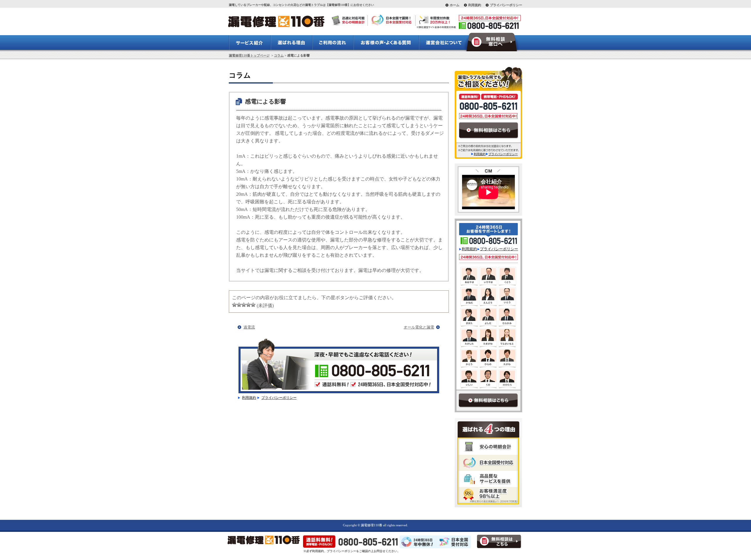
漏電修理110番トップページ (249, 55)
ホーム (454, 5)
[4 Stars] (248, 304)
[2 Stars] (239, 304)
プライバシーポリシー (506, 5)
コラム (279, 55)
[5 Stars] (253, 304)
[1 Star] (234, 304)
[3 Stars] (243, 304)
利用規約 (474, 5)
